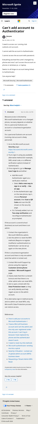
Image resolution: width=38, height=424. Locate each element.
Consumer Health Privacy (10, 416)
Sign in (34, 21)
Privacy (13, 413)
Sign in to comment (8, 95)
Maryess (9, 36)
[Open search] (29, 21)
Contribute (5, 413)
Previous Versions (18, 410)
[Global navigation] (2, 21)
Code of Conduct (7, 418)
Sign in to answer (8, 394)
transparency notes (10, 369)
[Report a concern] (4, 89)
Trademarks (20, 418)
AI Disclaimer (6, 410)
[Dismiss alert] (34, 3)
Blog (27, 410)
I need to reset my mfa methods (20, 343)
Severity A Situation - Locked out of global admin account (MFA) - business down (20, 353)
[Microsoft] (19, 21)
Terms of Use (26, 416)
